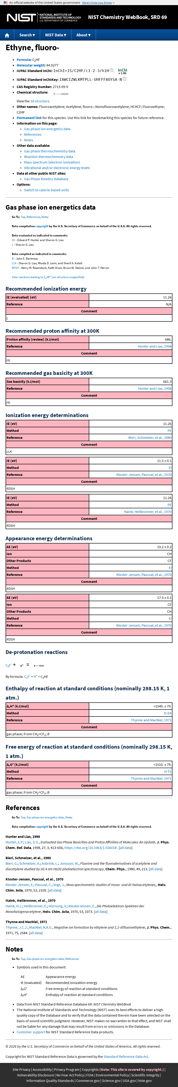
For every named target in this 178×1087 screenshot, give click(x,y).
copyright (41, 226)
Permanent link (29, 117)
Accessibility (42, 1069)
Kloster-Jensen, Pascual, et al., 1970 (144, 474)
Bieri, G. (12, 863)
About (81, 35)
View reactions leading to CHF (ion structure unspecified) (48, 277)
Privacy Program (66, 1069)
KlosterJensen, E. (81, 906)
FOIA (90, 1075)
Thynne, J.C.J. (17, 927)
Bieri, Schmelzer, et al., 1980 (150, 437)
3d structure (39, 101)
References (32, 134)
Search (25, 35)
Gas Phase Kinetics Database (46, 178)
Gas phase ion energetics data (47, 128)
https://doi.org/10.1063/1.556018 (90, 847)
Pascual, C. (43, 884)
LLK (14, 263)
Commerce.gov (88, 1080)
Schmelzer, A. (29, 863)
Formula (23, 59)
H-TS (168, 771)
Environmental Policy (112, 1075)
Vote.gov (145, 1080)
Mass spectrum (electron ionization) (52, 162)
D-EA (168, 713)
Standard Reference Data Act (126, 1056)
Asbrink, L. (50, 863)
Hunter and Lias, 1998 (155, 346)
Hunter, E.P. (14, 842)
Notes (28, 140)
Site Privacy (21, 1069)
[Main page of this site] (7, 35)
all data (125, 847)
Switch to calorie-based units (46, 190)
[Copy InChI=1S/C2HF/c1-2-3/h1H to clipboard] (112, 71)
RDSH (15, 268)
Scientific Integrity (145, 1075)
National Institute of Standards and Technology (44, 17)
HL (13, 240)
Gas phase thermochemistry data (49, 151)
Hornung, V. (58, 906)
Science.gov (111, 1080)
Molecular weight (30, 65)
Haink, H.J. (14, 906)
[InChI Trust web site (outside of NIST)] (122, 74)
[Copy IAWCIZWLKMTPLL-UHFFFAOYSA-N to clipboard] (125, 80)
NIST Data (54, 35)
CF (9, 665)
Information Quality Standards (50, 1080)
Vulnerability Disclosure (35, 1075)
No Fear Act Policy (70, 1075)
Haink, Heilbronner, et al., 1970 (148, 511)
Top (23, 217)
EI (170, 467)
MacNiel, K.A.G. (40, 927)
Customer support (31, 1032)
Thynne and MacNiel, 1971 (151, 720)
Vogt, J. (59, 884)
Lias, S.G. (32, 842)
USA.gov (129, 1080)
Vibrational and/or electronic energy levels (57, 167)
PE (170, 430)
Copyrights (90, 1069)
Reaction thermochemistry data (48, 156)
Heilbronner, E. (35, 906)
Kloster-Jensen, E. (20, 884)
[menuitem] (7, 35)
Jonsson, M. (69, 863)
